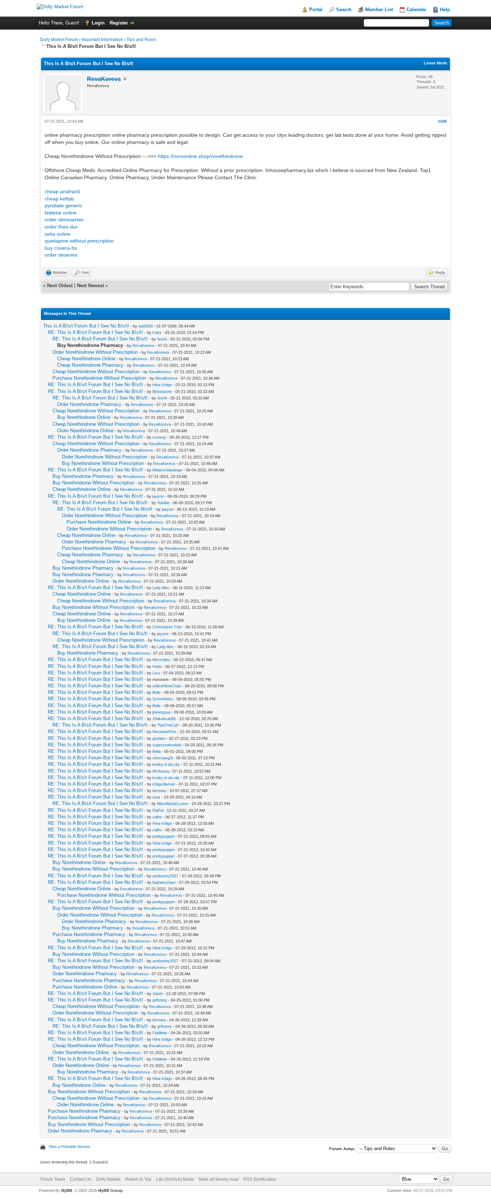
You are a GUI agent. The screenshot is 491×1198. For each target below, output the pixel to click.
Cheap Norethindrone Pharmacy (90, 365)
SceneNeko (162, 699)
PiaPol (157, 810)
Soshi (162, 339)
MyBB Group (110, 1190)
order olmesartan (64, 219)
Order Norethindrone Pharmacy (89, 404)
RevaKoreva (143, 345)
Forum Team (53, 1179)
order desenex (61, 255)
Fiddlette (159, 1033)
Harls (157, 666)
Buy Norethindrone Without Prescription (103, 463)
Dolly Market (108, 1179)
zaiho (157, 817)
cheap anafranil (62, 191)
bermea (159, 790)
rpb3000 (145, 326)
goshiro (158, 738)
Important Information (102, 39)
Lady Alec (160, 588)
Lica (156, 673)
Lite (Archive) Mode (175, 1179)
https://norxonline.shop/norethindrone (200, 156)
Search (344, 9)
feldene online (61, 213)
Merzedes (161, 659)
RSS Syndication (259, 1179)
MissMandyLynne (172, 803)
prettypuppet (163, 836)
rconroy (159, 437)
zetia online (57, 234)
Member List (379, 9)
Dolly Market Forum (59, 39)
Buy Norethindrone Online (83, 417)
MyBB (66, 1190)
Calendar (416, 9)
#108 (442, 121)
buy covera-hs (61, 248)
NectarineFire (164, 731)
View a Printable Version (69, 1146)
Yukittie (163, 503)
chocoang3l (162, 758)
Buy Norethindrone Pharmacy (83, 476)
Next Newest (90, 285)
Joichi (157, 993)
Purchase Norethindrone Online (98, 522)
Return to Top (138, 1179)
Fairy (156, 332)
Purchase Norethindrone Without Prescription (99, 378)
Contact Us (80, 1179)
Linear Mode (435, 63)
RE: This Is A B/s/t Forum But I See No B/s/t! (95, 332)
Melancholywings (167, 470)
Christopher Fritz (167, 627)
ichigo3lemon (163, 784)
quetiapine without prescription (79, 241)
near (156, 797)
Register (119, 23)
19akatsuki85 (164, 718)
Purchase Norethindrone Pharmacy (88, 934)
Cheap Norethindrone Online (86, 358)
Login (98, 23)
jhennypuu (161, 712)
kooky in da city (166, 764)
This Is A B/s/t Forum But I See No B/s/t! (86, 326)
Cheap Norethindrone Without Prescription (95, 371)
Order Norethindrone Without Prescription (95, 352)
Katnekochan (163, 882)
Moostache (162, 391)
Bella (156, 751)
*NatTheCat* (168, 725)
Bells (156, 692)
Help (445, 9)
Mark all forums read (219, 1179)
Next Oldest (60, 285)
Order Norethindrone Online (85, 430)
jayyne (158, 496)
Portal (315, 9)
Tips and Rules (141, 39)
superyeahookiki (166, 745)
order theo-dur (61, 227)
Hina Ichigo (162, 385)
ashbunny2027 (165, 876)
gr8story (159, 1000)
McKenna (160, 771)
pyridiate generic (63, 205)
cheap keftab (59, 199)
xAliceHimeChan (166, 686)
